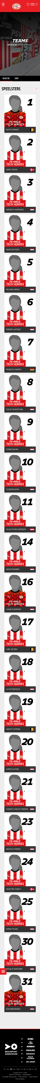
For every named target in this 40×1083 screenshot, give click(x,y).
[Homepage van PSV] (16, 5)
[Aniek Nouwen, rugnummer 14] (20, 550)
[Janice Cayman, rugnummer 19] (20, 710)
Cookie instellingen (20, 1078)
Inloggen (36, 4)
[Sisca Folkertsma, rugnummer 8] (20, 390)
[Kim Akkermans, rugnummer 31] (20, 990)
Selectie (6, 78)
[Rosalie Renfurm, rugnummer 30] (20, 950)
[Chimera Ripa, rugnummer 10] (20, 470)
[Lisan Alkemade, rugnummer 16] (20, 590)
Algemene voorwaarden (15, 1074)
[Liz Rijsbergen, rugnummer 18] (20, 670)
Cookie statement (33, 1076)
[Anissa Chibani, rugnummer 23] (20, 830)
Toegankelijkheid (27, 1074)
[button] (3, 971)
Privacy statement (22, 1076)
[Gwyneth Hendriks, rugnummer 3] (20, 191)
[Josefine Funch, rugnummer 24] (20, 870)
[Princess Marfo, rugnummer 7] (20, 350)
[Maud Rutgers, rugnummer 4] (20, 230)
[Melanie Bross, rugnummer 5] (20, 270)
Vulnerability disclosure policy (9, 1076)
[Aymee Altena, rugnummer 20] (20, 750)
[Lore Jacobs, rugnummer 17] (20, 630)
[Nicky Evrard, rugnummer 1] (20, 111)
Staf (16, 78)
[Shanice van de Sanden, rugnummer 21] (20, 790)
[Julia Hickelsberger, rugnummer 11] (20, 510)
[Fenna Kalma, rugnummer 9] (20, 430)
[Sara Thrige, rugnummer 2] (20, 151)
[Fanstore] (28, 4)
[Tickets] (32, 4)
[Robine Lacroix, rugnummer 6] (20, 310)
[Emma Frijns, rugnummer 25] (20, 910)
